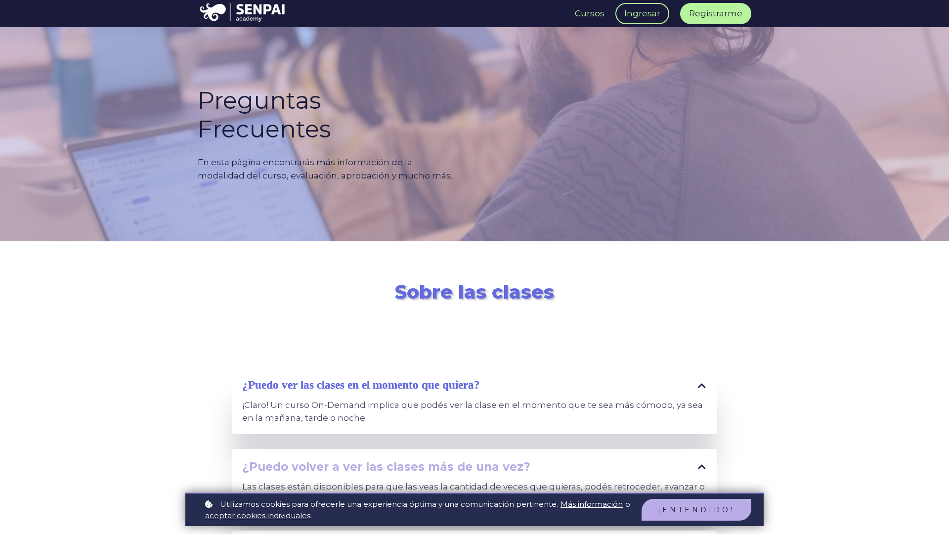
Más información (592, 504)
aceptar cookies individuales (257, 515)
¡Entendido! (696, 509)
